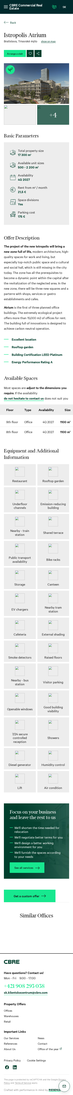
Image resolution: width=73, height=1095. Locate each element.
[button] (64, 1086)
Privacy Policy (12, 1060)
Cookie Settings (36, 1060)
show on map (48, 41)
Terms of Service (23, 1082)
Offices (8, 1010)
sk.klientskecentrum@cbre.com (25, 992)
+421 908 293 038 (24, 986)
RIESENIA (55, 1090)
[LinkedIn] (15, 1067)
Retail (7, 1021)
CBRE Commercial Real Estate (25, 6)
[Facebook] (7, 1067)
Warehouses (11, 1016)
